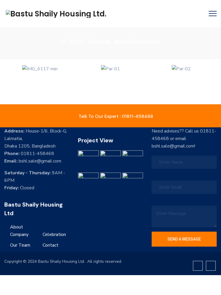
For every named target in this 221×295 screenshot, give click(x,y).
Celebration (54, 234)
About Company (19, 231)
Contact (50, 245)
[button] (10, 68)
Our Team (20, 245)
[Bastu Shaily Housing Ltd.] (56, 13)
